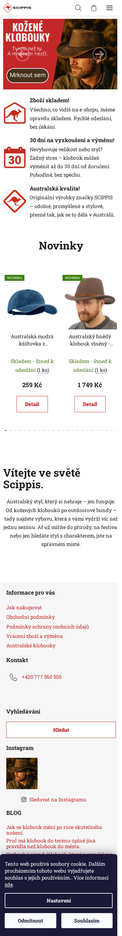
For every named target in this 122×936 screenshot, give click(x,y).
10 (54, 430)
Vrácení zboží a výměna (34, 636)
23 (116, 430)
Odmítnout (30, 920)
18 (92, 430)
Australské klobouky (30, 645)
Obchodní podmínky (30, 616)
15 (78, 430)
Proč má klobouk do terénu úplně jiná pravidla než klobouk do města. (50, 843)
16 (83, 430)
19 (97, 430)
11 (59, 430)
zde (9, 884)
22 (111, 430)
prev (7, 308)
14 (73, 430)
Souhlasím (86, 920)
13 (68, 430)
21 (107, 430)
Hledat (61, 729)
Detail (32, 404)
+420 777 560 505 (41, 676)
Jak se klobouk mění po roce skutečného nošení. (54, 829)
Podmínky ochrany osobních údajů (47, 626)
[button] (22, 54)
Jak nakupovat (24, 607)
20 (102, 430)
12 (63, 430)
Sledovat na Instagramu (57, 799)
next (115, 308)
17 (87, 430)
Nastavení (59, 900)
